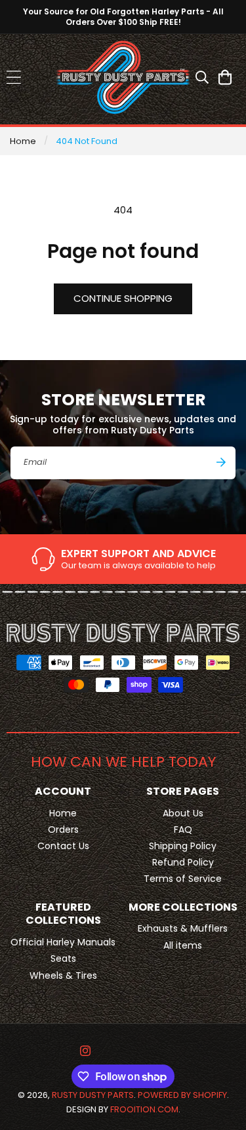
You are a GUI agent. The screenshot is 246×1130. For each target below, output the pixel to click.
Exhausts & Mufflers (183, 928)
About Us (183, 813)
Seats (63, 958)
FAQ (183, 829)
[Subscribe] (221, 462)
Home (23, 141)
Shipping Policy (182, 845)
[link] (123, 559)
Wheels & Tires (63, 975)
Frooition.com (144, 1109)
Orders (63, 829)
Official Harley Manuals (62, 942)
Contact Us (63, 845)
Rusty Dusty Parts (93, 1095)
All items (182, 945)
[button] (13, 76)
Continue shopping (123, 298)
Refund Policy (183, 862)
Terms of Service (183, 878)
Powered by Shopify (182, 1095)
